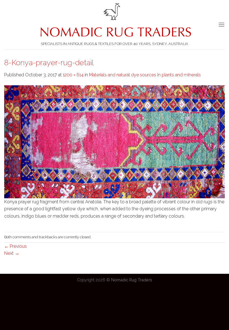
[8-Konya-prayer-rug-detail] (114, 141)
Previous (15, 246)
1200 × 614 (73, 74)
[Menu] (221, 24)
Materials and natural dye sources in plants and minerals (145, 74)
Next (11, 253)
